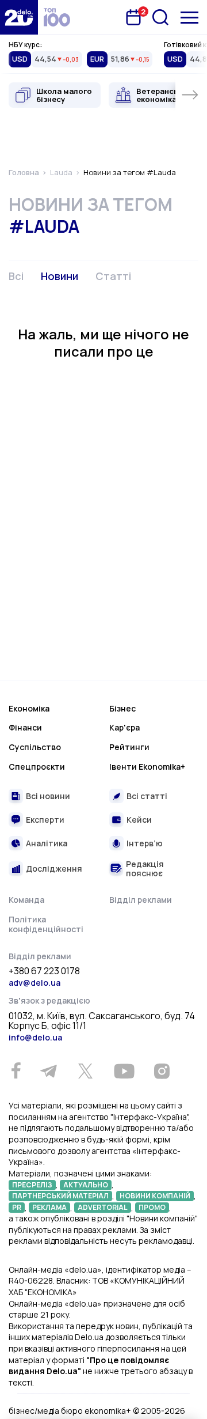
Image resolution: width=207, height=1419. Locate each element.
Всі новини (48, 796)
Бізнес (122, 708)
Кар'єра (124, 727)
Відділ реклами (140, 899)
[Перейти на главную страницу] (19, 17)
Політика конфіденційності (46, 924)
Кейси (139, 819)
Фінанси (25, 727)
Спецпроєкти (37, 766)
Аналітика (46, 843)
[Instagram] (161, 1071)
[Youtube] (124, 1071)
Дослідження (54, 868)
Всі (16, 276)
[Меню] (189, 17)
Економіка (29, 708)
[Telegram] (48, 1071)
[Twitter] (85, 1071)
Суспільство (35, 746)
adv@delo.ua (34, 982)
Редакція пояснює (145, 868)
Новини (59, 276)
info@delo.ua (35, 1037)
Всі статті (146, 796)
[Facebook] (15, 1071)
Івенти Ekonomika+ (147, 766)
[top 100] (57, 17)
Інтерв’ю (144, 843)
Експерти (45, 819)
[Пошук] (160, 17)
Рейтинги (129, 746)
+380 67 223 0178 (44, 971)
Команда (26, 899)
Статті (113, 276)
